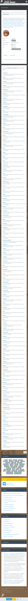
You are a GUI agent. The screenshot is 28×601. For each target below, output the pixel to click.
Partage (8, 599)
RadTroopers (6, 573)
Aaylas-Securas (6, 181)
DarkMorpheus (6, 215)
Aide (14, 599)
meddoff (4, 85)
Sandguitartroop (6, 407)
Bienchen (4, 169)
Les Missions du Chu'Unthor (9, 527)
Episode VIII (19, 462)
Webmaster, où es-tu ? (8, 497)
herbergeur (6, 502)
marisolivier (5, 72)
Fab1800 (4, 206)
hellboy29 (5, 93)
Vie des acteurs (18, 473)
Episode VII (13, 462)
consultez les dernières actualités (15, 20)
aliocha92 (5, 382)
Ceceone (4, 144)
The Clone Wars (9, 472)
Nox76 (4, 190)
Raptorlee (5, 98)
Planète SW (20, 466)
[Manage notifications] (26, 592)
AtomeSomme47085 (7, 240)
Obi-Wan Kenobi (14, 466)
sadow (4, 277)
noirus (4, 185)
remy (4, 273)
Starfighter (14, 470)
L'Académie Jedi (7, 521)
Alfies (4, 265)
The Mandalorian (17, 472)
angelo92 (4, 294)
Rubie (4, 411)
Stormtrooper (7, 574)
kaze (3, 110)
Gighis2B (4, 348)
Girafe (4, 127)
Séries (17, 469)
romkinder (5, 440)
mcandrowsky (5, 424)
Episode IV (11, 461)
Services (22, 469)
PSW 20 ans (9, 468)
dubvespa (5, 394)
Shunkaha (5, 298)
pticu (4, 378)
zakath (4, 77)
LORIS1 (4, 194)
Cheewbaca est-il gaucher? (9, 504)
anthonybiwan (5, 436)
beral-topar (5, 261)
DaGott (4, 135)
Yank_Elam (5, 323)
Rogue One (19, 468)
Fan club (11, 464)
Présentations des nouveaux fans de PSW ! (12, 493)
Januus (4, 152)
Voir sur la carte (17, 49)
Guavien (4, 177)
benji (4, 311)
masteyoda (5, 344)
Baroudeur (5, 81)
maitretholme (5, 290)
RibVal (4, 357)
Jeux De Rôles (12, 55)
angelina (4, 365)
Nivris (4, 156)
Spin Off (8, 470)
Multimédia (7, 466)
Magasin (16, 465)
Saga (13, 469)
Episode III (5, 461)
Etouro (4, 353)
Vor (19, 567)
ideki (4, 160)
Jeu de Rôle (22, 464)
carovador (5, 390)
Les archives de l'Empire (8, 536)
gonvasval (5, 307)
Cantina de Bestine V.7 (8, 530)
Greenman (5, 286)
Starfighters (5, 227)
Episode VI (8, 462)
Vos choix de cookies (16, 588)
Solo (4, 470)
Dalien (4, 428)
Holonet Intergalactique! (8, 523)
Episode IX (17, 461)
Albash (4, 302)
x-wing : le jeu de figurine (8, 506)
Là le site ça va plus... (8, 499)
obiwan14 (5, 102)
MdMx (4, 219)
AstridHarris (5, 244)
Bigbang (4, 202)
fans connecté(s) (10, 483)
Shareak (4, 445)
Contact (22, 588)
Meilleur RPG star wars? (8, 510)
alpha (4, 374)
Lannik (11, 553)
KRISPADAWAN (6, 399)
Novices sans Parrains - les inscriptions (11, 534)
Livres (11, 465)
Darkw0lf (4, 336)
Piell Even (6, 553)
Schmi (4, 231)
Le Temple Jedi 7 (7, 519)
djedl (4, 148)
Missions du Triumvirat (8, 525)
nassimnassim (5, 131)
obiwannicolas (6, 282)
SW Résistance (21, 470)
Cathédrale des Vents (8, 567)
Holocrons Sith (7, 532)
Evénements (5, 464)
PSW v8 (2, 588)
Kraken (4, 415)
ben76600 (4, 256)
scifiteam (4, 361)
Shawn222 (5, 403)
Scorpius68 (5, 269)
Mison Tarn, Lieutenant (8, 580)
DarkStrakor (5, 89)
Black (4, 432)
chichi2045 (5, 210)
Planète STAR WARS (10, 1)
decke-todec (5, 164)
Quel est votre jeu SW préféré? (9, 508)
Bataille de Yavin (7, 583)
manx (4, 173)
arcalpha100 (5, 106)
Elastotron (5, 198)
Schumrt (4, 248)
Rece (10, 563)
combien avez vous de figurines (10, 501)
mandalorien (5, 369)
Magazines (21, 465)
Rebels (14, 468)
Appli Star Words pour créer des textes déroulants (13, 495)
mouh (4, 236)
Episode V (22, 461)
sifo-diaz (4, 252)
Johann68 (5, 223)
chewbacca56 (5, 332)
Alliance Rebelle (11, 581)
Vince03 (4, 315)
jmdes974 (4, 340)
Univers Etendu (10, 473)
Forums (5, 55)
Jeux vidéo (6, 465)
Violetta (4, 123)
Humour (16, 464)
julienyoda (5, 118)
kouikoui (4, 139)
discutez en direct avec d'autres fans (10, 22)
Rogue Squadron (7, 469)
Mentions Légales (8, 588)
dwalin (4, 420)
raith (4, 319)
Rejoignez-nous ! (4, 589)
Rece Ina (5, 563)
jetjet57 (4, 386)
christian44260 (6, 114)
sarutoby (4, 328)
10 (14, 40)
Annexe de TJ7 (6, 528)
